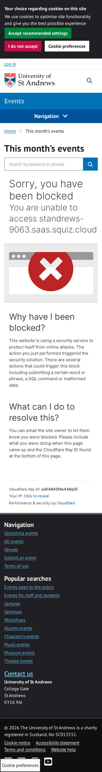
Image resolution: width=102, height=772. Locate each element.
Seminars (13, 611)
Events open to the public (29, 587)
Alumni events (18, 628)
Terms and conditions (25, 749)
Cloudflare (66, 503)
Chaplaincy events (21, 636)
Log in (10, 64)
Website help (63, 749)
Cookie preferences (67, 46)
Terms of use (16, 566)
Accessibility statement (57, 742)
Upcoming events (21, 533)
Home (10, 131)
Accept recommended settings (38, 33)
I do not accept (23, 46)
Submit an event (20, 557)
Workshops (15, 620)
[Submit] (90, 164)
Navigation (47, 115)
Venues (11, 549)
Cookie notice (17, 742)
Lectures (12, 603)
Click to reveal (36, 496)
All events (14, 541)
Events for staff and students (32, 595)
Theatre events (18, 661)
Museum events (19, 652)
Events (14, 100)
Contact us (18, 673)
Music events (16, 644)
